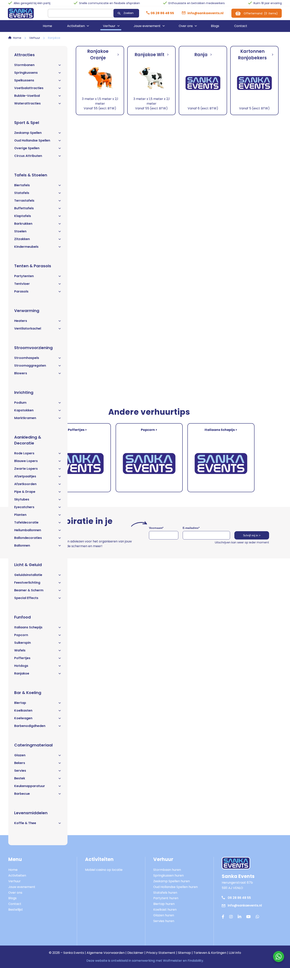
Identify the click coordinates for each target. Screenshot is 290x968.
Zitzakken (22, 239)
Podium (20, 402)
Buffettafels (24, 208)
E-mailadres (191, 527)
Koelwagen (23, 718)
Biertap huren (164, 904)
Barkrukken (23, 223)
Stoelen (20, 231)
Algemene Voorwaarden (106, 952)
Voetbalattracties (28, 88)
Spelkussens (24, 80)
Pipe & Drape (24, 491)
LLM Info (235, 952)
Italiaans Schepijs (28, 627)
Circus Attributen (28, 156)
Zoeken (128, 13)
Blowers (20, 373)
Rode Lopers (24, 453)
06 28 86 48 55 (239, 897)
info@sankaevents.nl (245, 905)
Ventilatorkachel (27, 328)
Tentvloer (22, 283)
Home (47, 26)
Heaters (20, 321)
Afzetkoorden (25, 484)
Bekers (19, 763)
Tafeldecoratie (26, 522)
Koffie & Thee (25, 823)
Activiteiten (76, 26)
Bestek (19, 778)
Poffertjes (22, 658)
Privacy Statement (160, 952)
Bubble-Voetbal (27, 95)
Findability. (196, 960)
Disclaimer (135, 952)
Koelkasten (23, 710)
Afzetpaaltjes (25, 476)
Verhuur (109, 26)
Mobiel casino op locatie (104, 869)
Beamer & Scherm (28, 590)
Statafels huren (165, 892)
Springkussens (26, 72)
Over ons (186, 26)
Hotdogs (21, 665)
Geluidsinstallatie (28, 575)
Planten (20, 514)
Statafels (21, 193)
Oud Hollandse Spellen (32, 140)
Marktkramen (25, 418)
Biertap (20, 703)
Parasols (21, 291)
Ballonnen (22, 545)
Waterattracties (27, 103)
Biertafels (22, 185)
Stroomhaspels (26, 358)
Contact (240, 26)
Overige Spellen (26, 148)
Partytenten (24, 276)
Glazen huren (163, 915)
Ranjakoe (21, 673)
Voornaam (156, 527)
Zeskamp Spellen (28, 132)
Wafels (19, 650)
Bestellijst (15, 909)
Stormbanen (24, 65)
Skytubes (21, 499)
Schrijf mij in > (251, 535)
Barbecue (22, 793)
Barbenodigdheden (29, 726)
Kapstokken (24, 410)
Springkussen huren (168, 875)
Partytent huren (165, 898)
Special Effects (26, 598)
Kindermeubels (26, 246)
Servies (20, 770)
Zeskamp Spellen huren (171, 881)
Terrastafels (24, 200)
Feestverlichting (27, 582)
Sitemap (184, 952)
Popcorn (21, 635)
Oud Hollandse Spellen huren (175, 887)
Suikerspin (22, 642)
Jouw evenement (147, 26)
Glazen (19, 755)
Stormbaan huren (167, 869)
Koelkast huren (165, 909)
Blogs (215, 26)
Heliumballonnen (27, 530)
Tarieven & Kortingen (210, 952)
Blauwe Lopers (26, 461)
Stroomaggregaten (30, 365)
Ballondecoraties (28, 538)
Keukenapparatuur (29, 786)
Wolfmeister (172, 960)
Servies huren (163, 921)
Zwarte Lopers (26, 468)
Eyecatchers (24, 507)
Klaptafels (22, 216)
